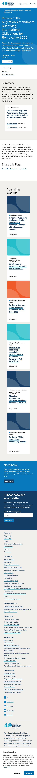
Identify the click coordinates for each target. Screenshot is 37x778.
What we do (8, 536)
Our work (7, 556)
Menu (31, 4)
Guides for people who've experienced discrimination (17, 649)
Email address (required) (12, 512)
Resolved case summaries (12, 684)
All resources (8, 640)
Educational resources (11, 619)
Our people (7, 538)
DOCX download (12, 127)
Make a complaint (10, 676)
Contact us (9, 481)
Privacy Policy (7, 767)
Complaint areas (9, 687)
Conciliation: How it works (12, 681)
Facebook (13, 169)
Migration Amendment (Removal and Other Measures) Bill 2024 (17, 399)
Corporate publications (11, 565)
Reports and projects (11, 581)
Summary (5, 71)
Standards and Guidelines (12, 586)
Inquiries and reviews (11, 575)
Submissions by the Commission (15, 593)
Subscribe (8, 520)
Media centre (8, 546)
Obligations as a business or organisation (17, 609)
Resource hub (8, 637)
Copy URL (5, 169)
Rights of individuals (10, 612)
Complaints (8, 670)
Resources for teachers (11, 622)
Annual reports (9, 559)
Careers (6, 549)
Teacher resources (10, 660)
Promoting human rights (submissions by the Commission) (17, 11)
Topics (6, 596)
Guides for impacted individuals (14, 570)
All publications (9, 643)
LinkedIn (24, 169)
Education (7, 616)
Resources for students (11, 624)
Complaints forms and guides (13, 689)
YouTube (10, 706)
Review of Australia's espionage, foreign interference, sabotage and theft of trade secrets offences (18, 223)
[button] (7, 61)
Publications (8, 578)
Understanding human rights (13, 606)
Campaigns (7, 562)
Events (6, 541)
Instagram (10, 710)
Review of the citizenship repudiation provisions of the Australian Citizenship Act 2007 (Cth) (16, 354)
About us (7, 533)
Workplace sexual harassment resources (17, 666)
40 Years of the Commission (13, 544)
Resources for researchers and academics (18, 627)
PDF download (12, 123)
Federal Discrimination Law (13, 567)
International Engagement (12, 599)
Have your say (8, 573)
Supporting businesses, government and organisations (17, 590)
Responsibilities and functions (14, 583)
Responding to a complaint (13, 679)
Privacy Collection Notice (12, 692)
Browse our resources (11, 645)
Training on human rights (12, 632)
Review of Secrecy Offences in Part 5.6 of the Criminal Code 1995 (17, 308)
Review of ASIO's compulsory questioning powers (17, 439)
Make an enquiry (9, 673)
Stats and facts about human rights (15, 630)
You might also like (8, 74)
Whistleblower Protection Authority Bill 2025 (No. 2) (17, 266)
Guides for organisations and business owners (16, 654)
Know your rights (9, 603)
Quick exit (23, 4)
